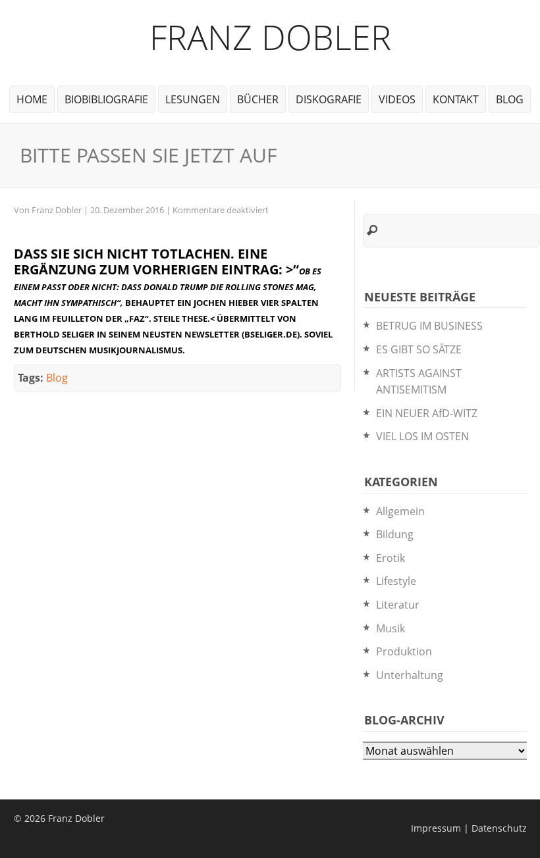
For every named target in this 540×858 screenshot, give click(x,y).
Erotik (390, 558)
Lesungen (192, 99)
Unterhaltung (409, 675)
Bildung (395, 534)
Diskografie (329, 99)
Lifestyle (396, 581)
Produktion (404, 651)
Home (31, 99)
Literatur (397, 604)
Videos (397, 99)
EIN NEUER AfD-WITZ (426, 413)
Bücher (258, 99)
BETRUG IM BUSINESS (429, 325)
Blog (510, 99)
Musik (390, 628)
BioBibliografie (106, 99)
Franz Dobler (270, 36)
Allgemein (400, 511)
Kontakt (456, 99)
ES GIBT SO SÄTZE (419, 349)
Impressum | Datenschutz (469, 828)
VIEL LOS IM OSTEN (422, 436)
